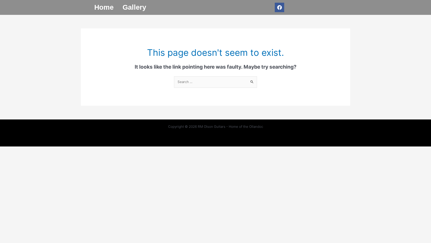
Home (104, 7)
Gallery (134, 7)
